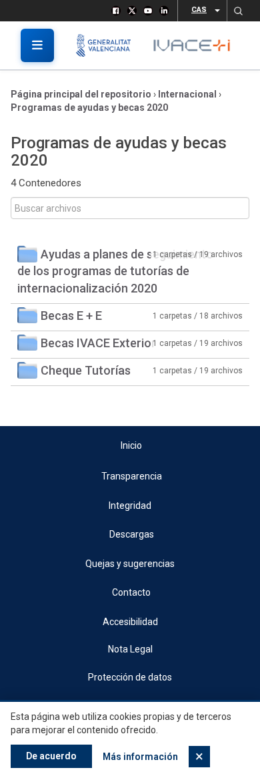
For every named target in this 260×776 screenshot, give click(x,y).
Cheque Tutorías (86, 370)
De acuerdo (51, 756)
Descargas (131, 534)
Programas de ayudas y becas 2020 (89, 107)
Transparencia (131, 476)
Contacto (131, 592)
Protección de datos (130, 677)
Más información (140, 756)
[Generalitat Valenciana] (108, 45)
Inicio (131, 445)
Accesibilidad (130, 621)
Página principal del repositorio (81, 94)
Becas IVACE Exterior (98, 343)
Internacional (187, 94)
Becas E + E (71, 316)
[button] (238, 10)
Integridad (130, 505)
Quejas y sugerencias (130, 563)
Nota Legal (130, 649)
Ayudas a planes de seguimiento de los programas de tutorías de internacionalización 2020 (115, 271)
